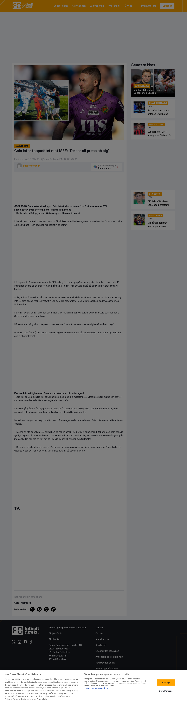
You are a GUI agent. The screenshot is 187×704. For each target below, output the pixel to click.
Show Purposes (166, 691)
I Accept (166, 682)
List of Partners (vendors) (96, 688)
